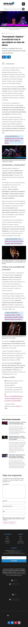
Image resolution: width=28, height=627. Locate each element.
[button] (23, 3)
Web (4, 511)
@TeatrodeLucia (17, 398)
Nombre (5, 500)
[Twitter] (12, 622)
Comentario (6, 484)
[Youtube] (15, 622)
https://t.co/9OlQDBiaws (12, 396)
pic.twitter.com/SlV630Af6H (13, 401)
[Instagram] (19, 622)
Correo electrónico (8, 506)
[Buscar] (23, 9)
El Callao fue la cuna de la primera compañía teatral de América (14, 241)
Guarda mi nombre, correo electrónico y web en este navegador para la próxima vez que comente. (14, 518)
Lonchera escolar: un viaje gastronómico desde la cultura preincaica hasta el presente (14, 317)
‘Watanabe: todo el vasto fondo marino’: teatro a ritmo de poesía (14, 141)
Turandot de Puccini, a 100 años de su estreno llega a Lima (17, 423)
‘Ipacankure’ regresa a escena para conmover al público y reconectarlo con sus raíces (17, 456)
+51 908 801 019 (18, 550)
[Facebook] (9, 622)
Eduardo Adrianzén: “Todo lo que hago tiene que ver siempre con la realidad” (17, 438)
